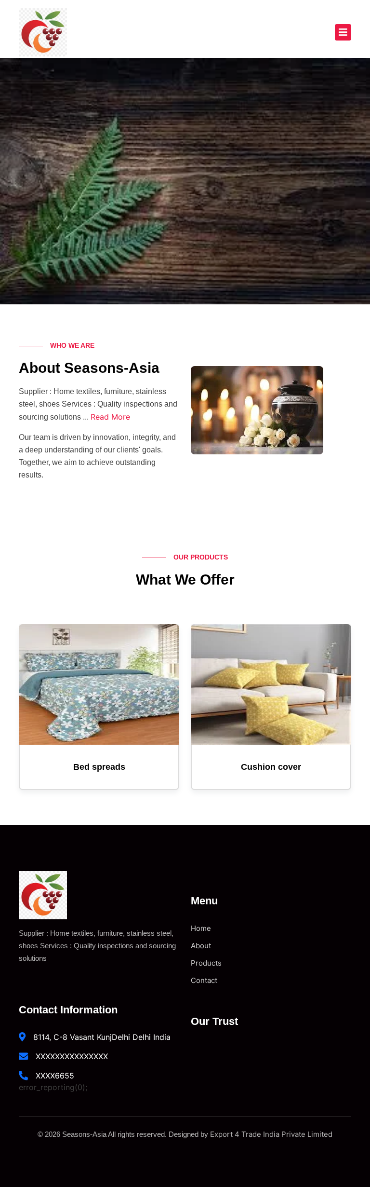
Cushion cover (271, 767)
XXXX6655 (55, 1075)
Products (206, 963)
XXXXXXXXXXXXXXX (72, 1056)
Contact (204, 980)
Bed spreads (99, 767)
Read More (110, 417)
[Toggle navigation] (343, 32)
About (201, 945)
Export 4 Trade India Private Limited (271, 1134)
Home (201, 928)
